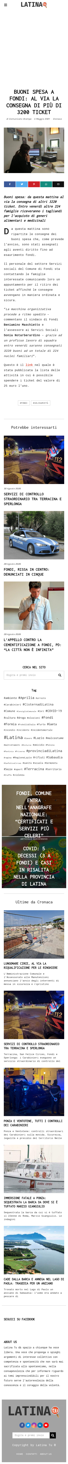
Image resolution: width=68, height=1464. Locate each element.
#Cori (41, 711)
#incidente (23, 730)
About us (46, 1453)
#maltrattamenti (12, 745)
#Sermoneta (51, 763)
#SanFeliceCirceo (12, 763)
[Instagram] (34, 1425)
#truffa (7, 775)
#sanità (27, 763)
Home (19, 1453)
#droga (21, 717)
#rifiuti (39, 757)
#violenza (18, 775)
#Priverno (20, 751)
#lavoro (28, 738)
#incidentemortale (41, 730)
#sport (18, 769)
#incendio (9, 730)
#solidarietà (40, 403)
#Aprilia (26, 697)
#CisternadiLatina (38, 704)
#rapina (7, 758)
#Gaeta (52, 724)
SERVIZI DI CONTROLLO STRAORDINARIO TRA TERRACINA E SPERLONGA (33, 499)
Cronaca (57, 119)
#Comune (9, 711)
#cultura (9, 717)
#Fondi (24, 403)
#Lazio (38, 738)
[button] (59, 675)
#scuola (38, 762)
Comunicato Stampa (20, 119)
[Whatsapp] (46, 184)
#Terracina (34, 769)
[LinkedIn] (40, 1425)
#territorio (53, 769)
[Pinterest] (34, 184)
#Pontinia (9, 751)
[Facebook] (10, 184)
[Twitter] (22, 184)
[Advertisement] (34, 47)
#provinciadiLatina (44, 751)
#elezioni (33, 717)
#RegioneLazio (22, 757)
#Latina (13, 737)
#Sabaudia (54, 757)
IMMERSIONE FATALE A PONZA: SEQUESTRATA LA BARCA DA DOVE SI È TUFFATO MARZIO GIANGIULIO (31, 1202)
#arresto (41, 698)
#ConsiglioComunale (26, 711)
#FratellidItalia (26, 724)
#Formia (10, 724)
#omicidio (38, 745)
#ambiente (10, 697)
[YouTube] (46, 1425)
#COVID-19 (54, 711)
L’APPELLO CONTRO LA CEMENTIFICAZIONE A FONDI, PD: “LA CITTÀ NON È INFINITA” (33, 644)
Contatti (31, 1453)
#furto (41, 724)
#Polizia (50, 745)
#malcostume (55, 738)
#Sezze (8, 769)
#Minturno (26, 745)
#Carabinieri (12, 704)
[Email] (58, 184)
